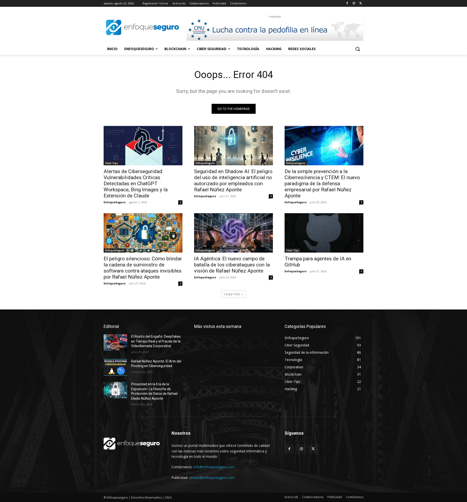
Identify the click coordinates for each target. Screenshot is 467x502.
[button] (357, 49)
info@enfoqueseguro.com (213, 467)
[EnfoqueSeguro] (142, 27)
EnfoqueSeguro (115, 202)
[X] (360, 3)
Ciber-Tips (111, 163)
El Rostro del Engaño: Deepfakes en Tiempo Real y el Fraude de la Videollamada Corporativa (156, 341)
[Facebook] (347, 3)
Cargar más (232, 294)
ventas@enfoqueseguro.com (211, 477)
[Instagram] (354, 3)
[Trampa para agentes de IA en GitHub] (324, 233)
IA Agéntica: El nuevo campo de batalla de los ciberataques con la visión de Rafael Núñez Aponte (232, 265)
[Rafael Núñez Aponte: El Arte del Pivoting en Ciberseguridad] (115, 367)
